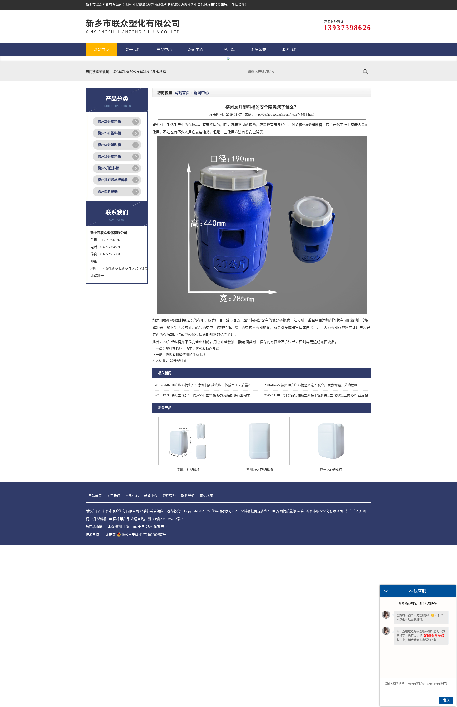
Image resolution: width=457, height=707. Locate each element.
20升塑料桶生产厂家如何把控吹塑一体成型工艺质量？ (203, 385)
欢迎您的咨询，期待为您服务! (418, 604)
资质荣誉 (169, 496)
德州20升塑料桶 (109, 121)
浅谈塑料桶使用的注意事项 (186, 354)
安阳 (141, 527)
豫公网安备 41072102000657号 (144, 535)
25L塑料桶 (150, 4)
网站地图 (206, 496)
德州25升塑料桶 (109, 133)
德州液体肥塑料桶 (259, 470)
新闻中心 (201, 93)
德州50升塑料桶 (109, 145)
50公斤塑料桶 (140, 72)
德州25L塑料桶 (331, 470)
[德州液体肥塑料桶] (260, 464)
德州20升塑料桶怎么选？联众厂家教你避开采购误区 (311, 385)
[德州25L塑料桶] (331, 464)
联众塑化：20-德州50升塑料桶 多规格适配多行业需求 (202, 395)
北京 (111, 527)
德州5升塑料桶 (108, 168)
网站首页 (182, 93)
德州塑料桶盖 (108, 191)
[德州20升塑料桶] (188, 464)
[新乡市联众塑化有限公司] (138, 26)
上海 (126, 527)
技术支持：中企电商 (101, 535)
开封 (164, 527)
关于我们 (113, 496)
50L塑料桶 (121, 72)
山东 (133, 527)
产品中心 (132, 496)
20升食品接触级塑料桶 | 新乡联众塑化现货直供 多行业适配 (316, 395)
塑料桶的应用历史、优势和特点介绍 (192, 348)
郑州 (149, 527)
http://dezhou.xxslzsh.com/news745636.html (284, 114)
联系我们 (187, 496)
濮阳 (156, 527)
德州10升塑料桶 (109, 156)
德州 (118, 527)
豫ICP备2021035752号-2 (165, 519)
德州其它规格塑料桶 (113, 180)
